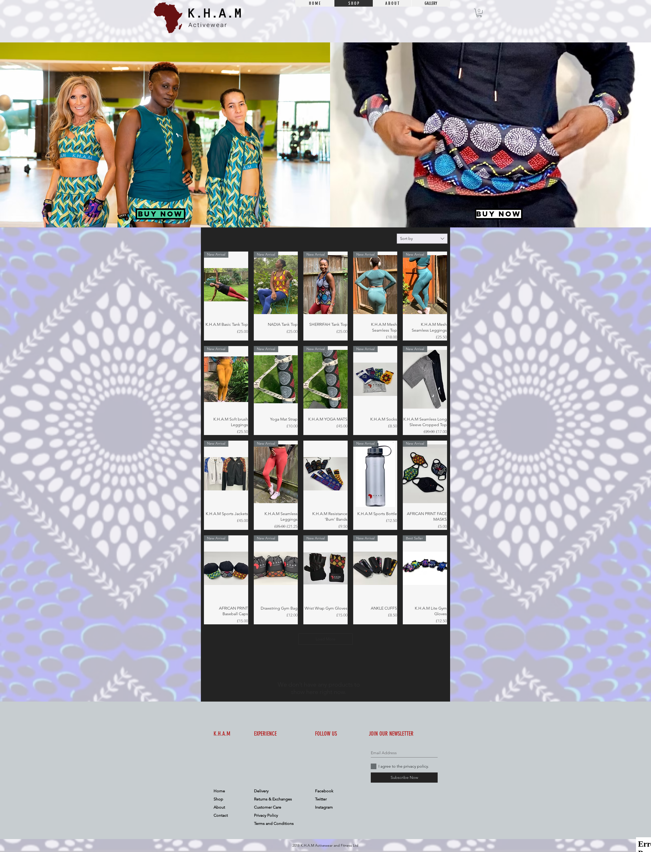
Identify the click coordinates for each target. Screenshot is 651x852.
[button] (479, 13)
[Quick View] (325, 474)
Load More (325, 639)
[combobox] (422, 239)
